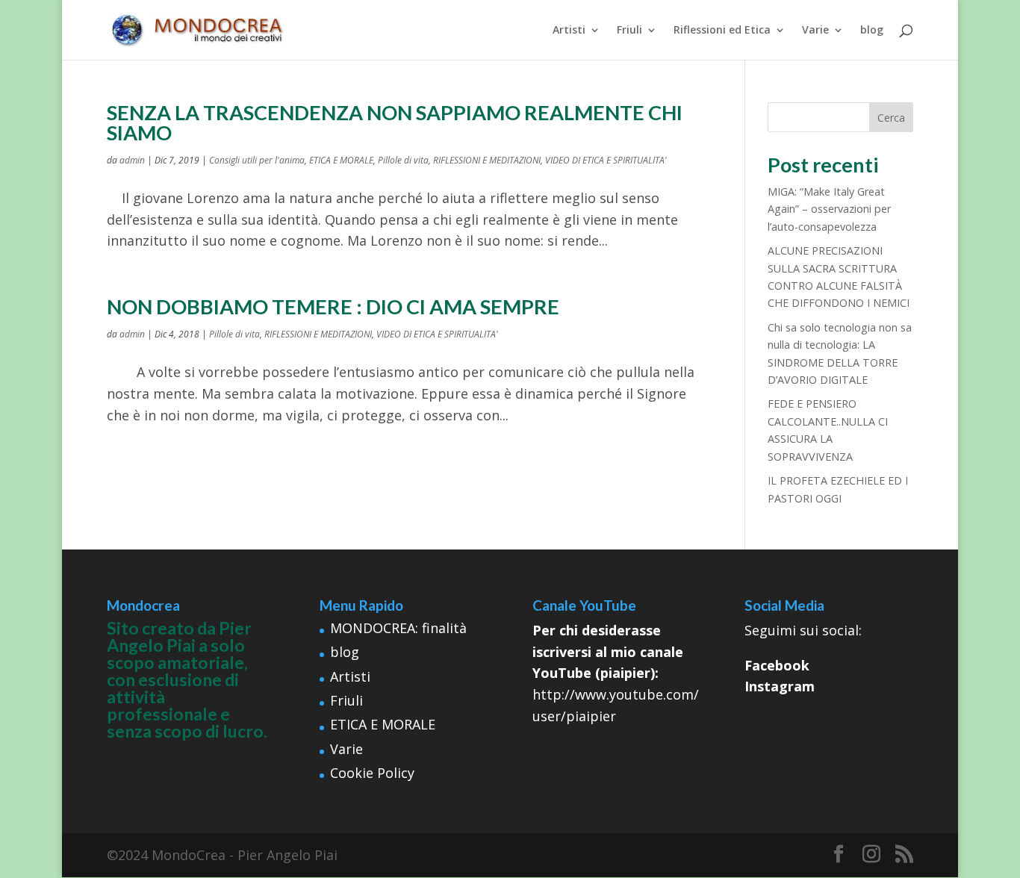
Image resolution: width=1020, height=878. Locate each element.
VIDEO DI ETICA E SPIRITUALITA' (606, 160)
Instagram (779, 686)
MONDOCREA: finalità (398, 628)
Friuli (629, 31)
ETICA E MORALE (341, 160)
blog (871, 31)
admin (132, 160)
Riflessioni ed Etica (722, 31)
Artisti (569, 31)
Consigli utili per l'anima (257, 160)
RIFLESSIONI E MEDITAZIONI (487, 160)
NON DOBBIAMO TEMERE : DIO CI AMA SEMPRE (333, 306)
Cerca (891, 117)
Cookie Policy (372, 773)
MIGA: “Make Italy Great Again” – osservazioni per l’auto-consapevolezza (829, 209)
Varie (815, 31)
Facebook (776, 665)
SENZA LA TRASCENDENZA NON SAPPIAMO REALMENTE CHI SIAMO (394, 122)
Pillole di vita (403, 160)
